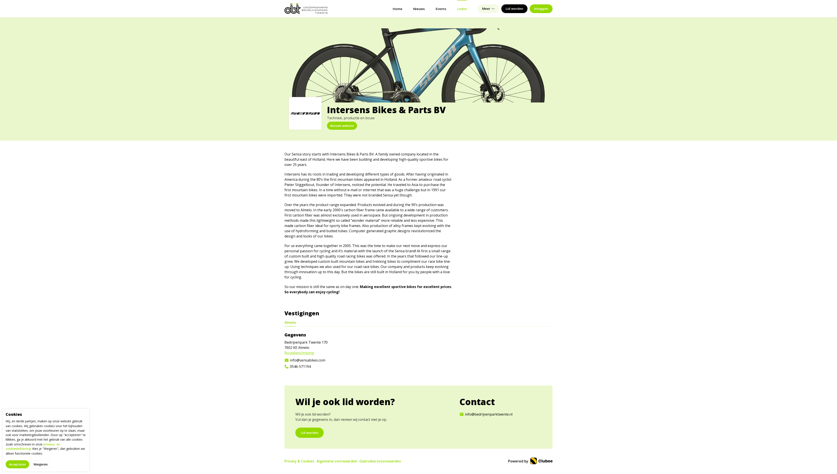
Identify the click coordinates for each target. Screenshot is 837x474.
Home (397, 9)
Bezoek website (342, 126)
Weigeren (41, 464)
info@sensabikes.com (307, 360)
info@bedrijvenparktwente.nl (488, 414)
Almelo (290, 322)
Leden (462, 9)
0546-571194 (300, 366)
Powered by (518, 461)
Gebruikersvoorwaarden (380, 461)
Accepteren (17, 464)
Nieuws (419, 9)
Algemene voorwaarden (336, 461)
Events (441, 9)
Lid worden (309, 432)
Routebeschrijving (299, 352)
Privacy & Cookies (299, 461)
